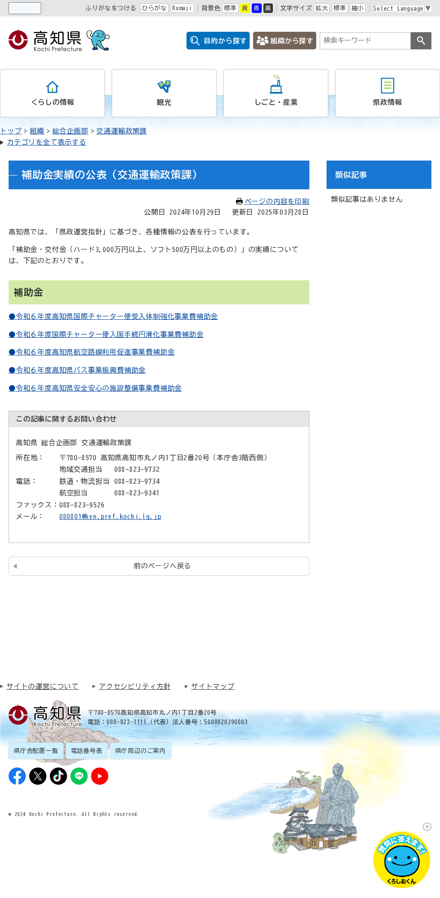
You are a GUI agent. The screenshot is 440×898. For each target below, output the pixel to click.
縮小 (357, 8)
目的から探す (225, 40)
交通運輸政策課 (121, 130)
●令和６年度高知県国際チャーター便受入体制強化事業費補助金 (113, 316)
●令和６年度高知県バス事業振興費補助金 (77, 370)
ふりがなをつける (111, 8)
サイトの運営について (42, 686)
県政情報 (387, 102)
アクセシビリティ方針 (135, 686)
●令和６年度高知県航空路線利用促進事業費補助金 (91, 352)
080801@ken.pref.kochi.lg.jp (110, 516)
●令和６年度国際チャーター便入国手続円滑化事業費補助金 (106, 334)
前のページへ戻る (162, 565)
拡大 (321, 8)
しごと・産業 (276, 102)
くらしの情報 (52, 102)
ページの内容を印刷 (276, 201)
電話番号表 (87, 751)
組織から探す (292, 40)
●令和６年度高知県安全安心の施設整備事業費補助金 (95, 388)
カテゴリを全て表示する (46, 142)
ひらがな (154, 8)
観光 (164, 102)
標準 (230, 8)
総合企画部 (70, 130)
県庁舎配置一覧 (36, 751)
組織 (37, 130)
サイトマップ (213, 686)
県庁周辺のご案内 (140, 751)
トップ (10, 130)
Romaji (182, 8)
